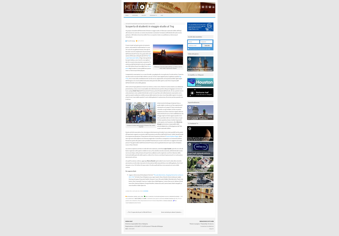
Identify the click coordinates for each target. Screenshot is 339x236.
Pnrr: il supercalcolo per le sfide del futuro (139, 212)
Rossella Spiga (131, 41)
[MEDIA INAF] (140, 9)
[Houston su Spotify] (200, 87)
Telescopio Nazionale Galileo (161, 196)
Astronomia (130, 196)
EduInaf (135, 196)
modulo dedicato (168, 200)
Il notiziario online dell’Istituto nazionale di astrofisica (140, 10)
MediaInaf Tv (153, 15)
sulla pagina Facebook (167, 198)
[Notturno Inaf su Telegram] (200, 97)
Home (126, 15)
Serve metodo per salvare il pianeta (171, 212)
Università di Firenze (174, 196)
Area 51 (211, 228)
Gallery (144, 15)
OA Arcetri (151, 196)
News (142, 196)
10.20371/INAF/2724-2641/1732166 (133, 202)
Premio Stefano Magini (172, 136)
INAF (139, 196)
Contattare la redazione (207, 226)
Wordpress (211, 224)
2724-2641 (132, 228)
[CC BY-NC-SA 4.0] (145, 191)
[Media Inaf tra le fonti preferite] (200, 31)
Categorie (135, 15)
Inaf (162, 15)
